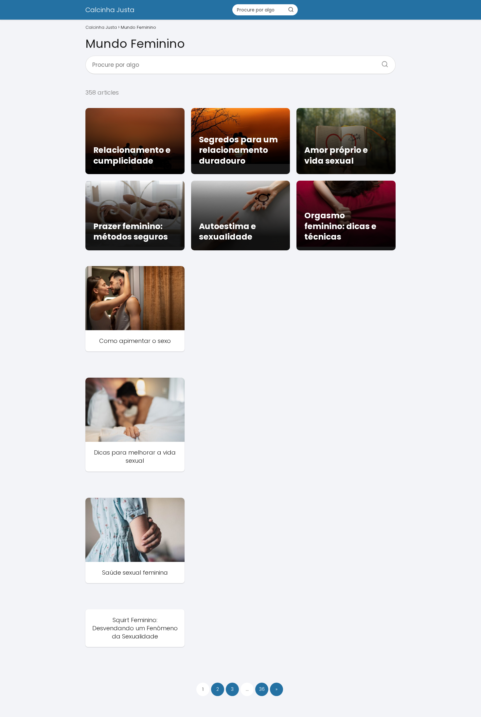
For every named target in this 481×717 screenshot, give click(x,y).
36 (262, 689)
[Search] (382, 62)
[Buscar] (291, 9)
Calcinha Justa (109, 9)
